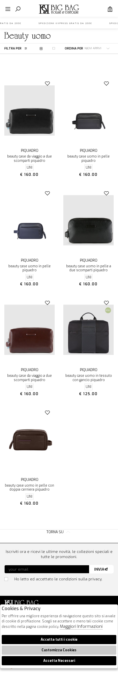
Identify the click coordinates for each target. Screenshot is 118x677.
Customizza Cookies (59, 650)
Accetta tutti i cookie (59, 639)
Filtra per (12, 48)
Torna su (55, 532)
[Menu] (7, 9)
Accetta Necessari (59, 660)
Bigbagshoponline (59, 14)
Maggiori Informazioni (81, 626)
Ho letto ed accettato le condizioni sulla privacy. (58, 579)
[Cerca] (17, 9)
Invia (99, 569)
